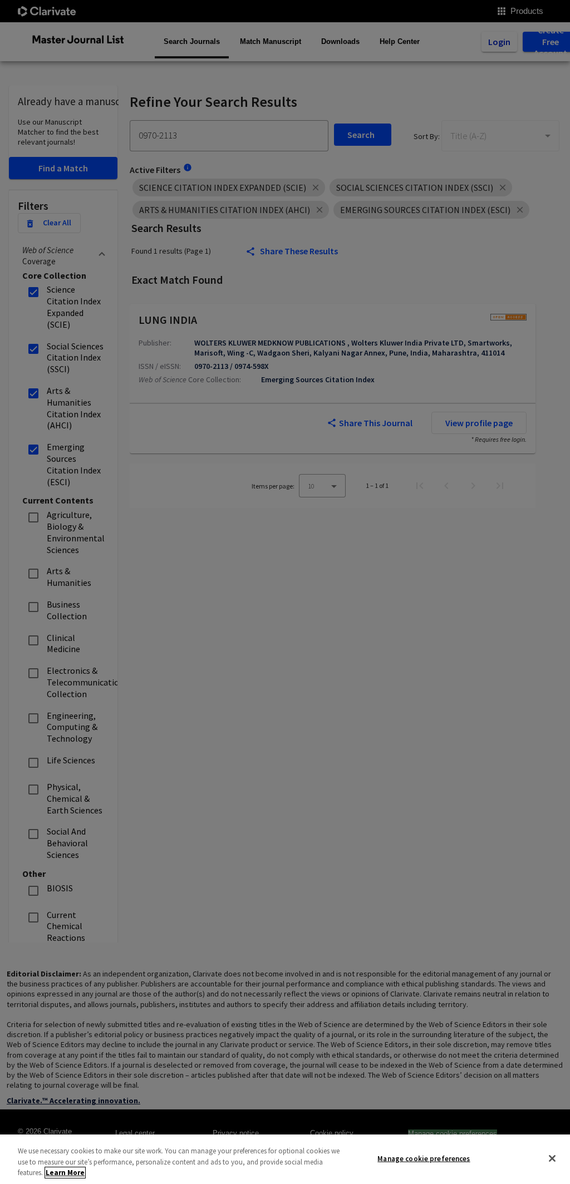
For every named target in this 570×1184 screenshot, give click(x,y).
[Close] (552, 1158)
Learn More (65, 1172)
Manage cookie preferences (423, 1158)
